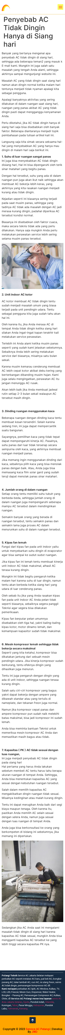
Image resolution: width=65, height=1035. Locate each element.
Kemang (23, 1008)
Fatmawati (13, 1008)
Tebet (15, 1005)
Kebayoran (38, 1005)
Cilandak (49, 1002)
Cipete (26, 1002)
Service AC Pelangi (38, 1029)
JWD (34, 1031)
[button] (60, 7)
